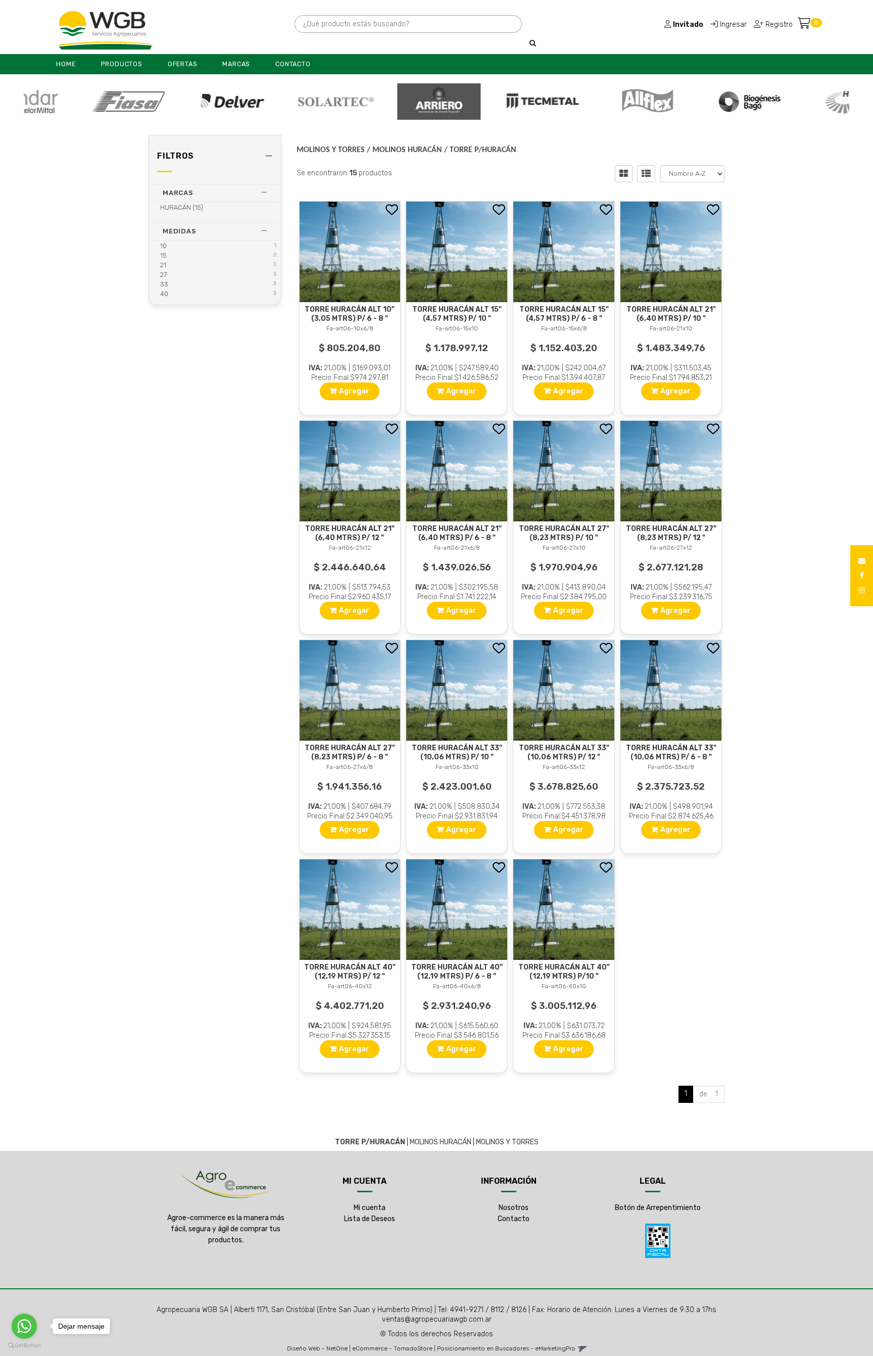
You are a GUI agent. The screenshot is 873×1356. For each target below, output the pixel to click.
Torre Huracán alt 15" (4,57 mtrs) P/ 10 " (457, 314)
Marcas (236, 64)
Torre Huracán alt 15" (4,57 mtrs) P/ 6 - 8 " (564, 314)
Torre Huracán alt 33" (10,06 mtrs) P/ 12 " (564, 752)
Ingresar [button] (733, 24)
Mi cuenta (369, 1207)
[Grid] (624, 173)
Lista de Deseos (369, 1219)
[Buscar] (532, 43)
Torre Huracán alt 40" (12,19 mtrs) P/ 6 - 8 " (457, 972)
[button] (862, 561)
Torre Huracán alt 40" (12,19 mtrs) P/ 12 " (350, 972)
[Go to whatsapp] (24, 1326)
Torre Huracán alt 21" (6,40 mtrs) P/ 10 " (671, 314)
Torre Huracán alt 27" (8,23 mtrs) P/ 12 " (671, 533)
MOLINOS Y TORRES (331, 150)
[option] (76, 101)
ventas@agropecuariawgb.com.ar (437, 1319)
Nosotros (513, 1207)
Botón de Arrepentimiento (658, 1207)
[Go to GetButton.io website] (24, 1345)
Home (65, 64)
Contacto (292, 64)
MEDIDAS (180, 231)
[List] (646, 173)
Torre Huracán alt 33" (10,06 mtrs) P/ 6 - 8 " (671, 752)
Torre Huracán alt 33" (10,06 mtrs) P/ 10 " (457, 752)
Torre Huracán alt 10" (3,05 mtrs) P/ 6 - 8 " (350, 314)
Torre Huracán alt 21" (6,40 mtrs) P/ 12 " (350, 533)
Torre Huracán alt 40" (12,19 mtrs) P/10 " (564, 972)
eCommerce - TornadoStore (392, 1348)
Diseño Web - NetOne (317, 1348)
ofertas (183, 64)
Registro (778, 24)
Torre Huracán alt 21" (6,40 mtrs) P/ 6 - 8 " (457, 533)
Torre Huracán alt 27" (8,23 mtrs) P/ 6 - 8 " (350, 752)
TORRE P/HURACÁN (483, 150)
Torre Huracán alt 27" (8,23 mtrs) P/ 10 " (564, 533)
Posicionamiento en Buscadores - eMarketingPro (506, 1348)
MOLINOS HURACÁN (407, 150)
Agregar (354, 391)
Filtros (175, 156)
